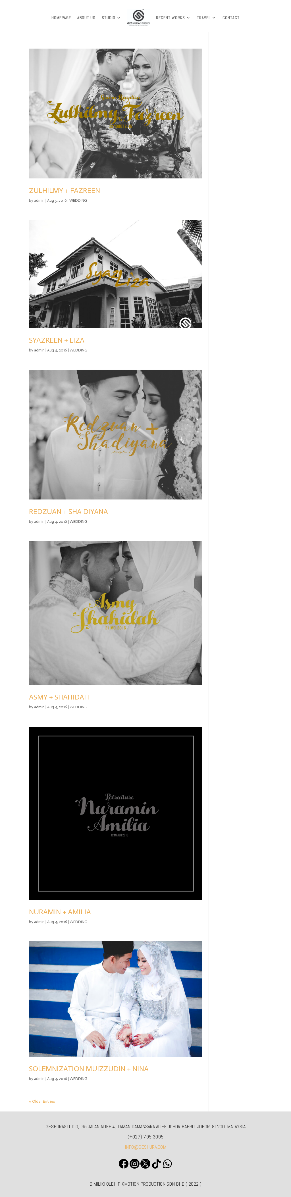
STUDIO (108, 17)
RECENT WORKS (170, 17)
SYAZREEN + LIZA (56, 340)
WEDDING (78, 200)
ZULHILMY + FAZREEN (64, 190)
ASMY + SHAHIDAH (59, 697)
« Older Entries (42, 1101)
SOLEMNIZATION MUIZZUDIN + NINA (89, 1068)
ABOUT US (86, 17)
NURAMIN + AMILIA (60, 911)
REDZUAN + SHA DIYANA (68, 511)
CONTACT (231, 17)
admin (39, 200)
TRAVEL (204, 17)
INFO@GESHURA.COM (145, 1147)
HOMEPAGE (61, 17)
